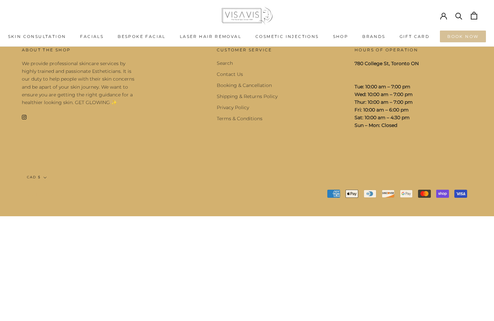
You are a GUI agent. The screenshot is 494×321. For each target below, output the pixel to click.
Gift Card (415, 36)
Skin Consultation (37, 36)
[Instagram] (24, 117)
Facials (92, 36)
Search (225, 63)
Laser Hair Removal (210, 36)
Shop (340, 36)
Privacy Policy (233, 107)
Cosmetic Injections (287, 36)
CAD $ (34, 177)
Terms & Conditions (239, 119)
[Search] (458, 15)
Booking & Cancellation (244, 85)
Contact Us (230, 74)
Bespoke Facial (142, 36)
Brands (373, 36)
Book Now (463, 36)
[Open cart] (474, 15)
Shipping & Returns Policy (247, 96)
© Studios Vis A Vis (53, 194)
